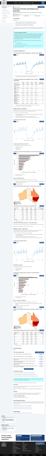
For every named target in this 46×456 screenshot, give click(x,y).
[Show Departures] (30, 74)
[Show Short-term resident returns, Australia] (28, 262)
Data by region (15, 446)
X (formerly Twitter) (38, 449)
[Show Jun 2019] (22, 295)
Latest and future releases (16, 444)
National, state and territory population (21, 44)
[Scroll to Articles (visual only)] (5, 416)
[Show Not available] (15, 204)
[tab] (15, 55)
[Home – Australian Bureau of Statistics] (3, 444)
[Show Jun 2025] (30, 295)
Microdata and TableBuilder (16, 448)
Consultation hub (24, 448)
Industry (8, 5)
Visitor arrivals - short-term (6, 12)
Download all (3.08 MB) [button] (40, 352)
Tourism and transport (13, 5)
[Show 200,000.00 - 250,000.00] (17, 203)
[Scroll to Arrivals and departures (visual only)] (25, 50)
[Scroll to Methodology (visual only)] (20, 411)
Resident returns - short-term (6, 13)
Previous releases (37, 15)
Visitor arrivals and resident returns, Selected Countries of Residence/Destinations (25, 374)
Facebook (37, 447)
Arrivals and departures (5, 10)
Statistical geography (15, 447)
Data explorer (14, 449)
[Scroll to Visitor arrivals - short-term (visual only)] (27, 108)
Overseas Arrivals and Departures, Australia (23, 5)
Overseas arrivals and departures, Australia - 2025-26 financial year (22, 408)
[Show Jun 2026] (34, 295)
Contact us (23, 449)
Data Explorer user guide (33, 382)
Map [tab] (14, 184)
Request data (14, 451)
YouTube (37, 451)
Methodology (4, 18)
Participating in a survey (26, 2)
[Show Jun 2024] (26, 295)
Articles (3, 20)
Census (20, 2)
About (33, 2)
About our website (24, 444)
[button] (43, 2)
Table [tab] (21, 184)
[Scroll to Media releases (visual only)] (9, 425)
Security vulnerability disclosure (26, 450)
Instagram (37, 448)
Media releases (4, 21)
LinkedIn (37, 450)
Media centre (24, 446)
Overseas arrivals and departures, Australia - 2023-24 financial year (22, 405)
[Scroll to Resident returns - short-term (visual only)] (28, 229)
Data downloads (4, 15)
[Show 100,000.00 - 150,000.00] (17, 202)
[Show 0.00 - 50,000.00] (16, 201)
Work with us (24, 445)
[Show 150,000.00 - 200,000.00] (17, 203)
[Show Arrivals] (26, 74)
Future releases (26, 15)
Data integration (15, 450)
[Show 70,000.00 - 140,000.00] (17, 326)
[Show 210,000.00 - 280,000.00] (17, 327)
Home (2, 5)
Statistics (15, 2)
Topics (13, 445)
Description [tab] (17, 184)
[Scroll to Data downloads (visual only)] (22, 348)
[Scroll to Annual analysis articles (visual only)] (25, 400)
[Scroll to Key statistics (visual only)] (20, 18)
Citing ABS (23, 447)
